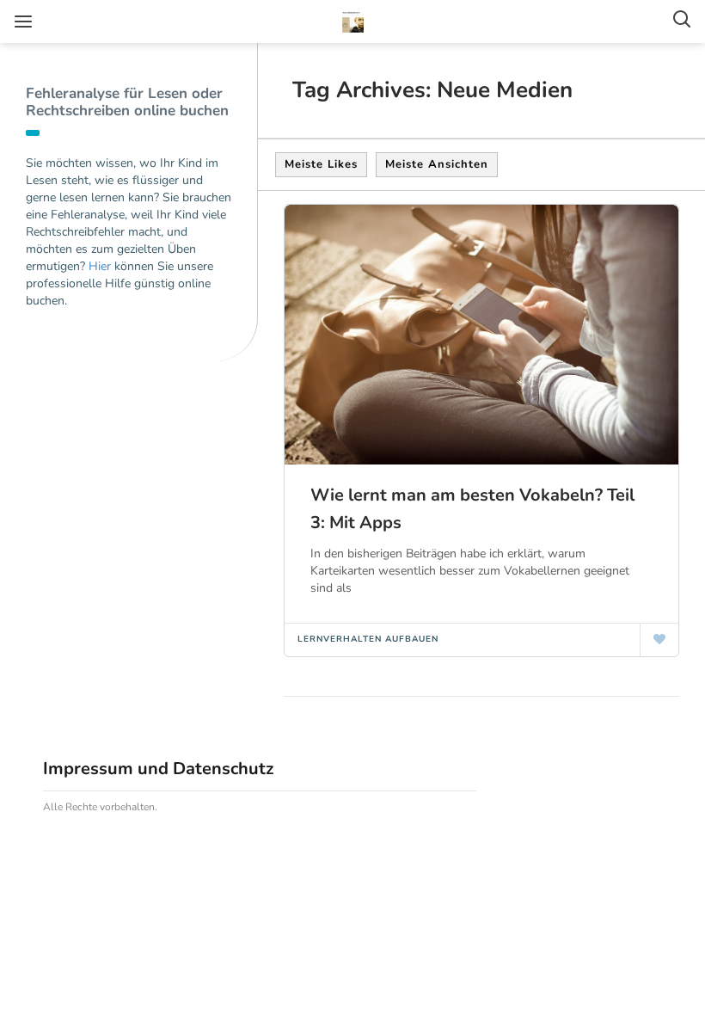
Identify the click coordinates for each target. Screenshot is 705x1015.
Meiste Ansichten (436, 164)
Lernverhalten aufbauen (367, 639)
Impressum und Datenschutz (158, 768)
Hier (100, 266)
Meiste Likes (321, 164)
